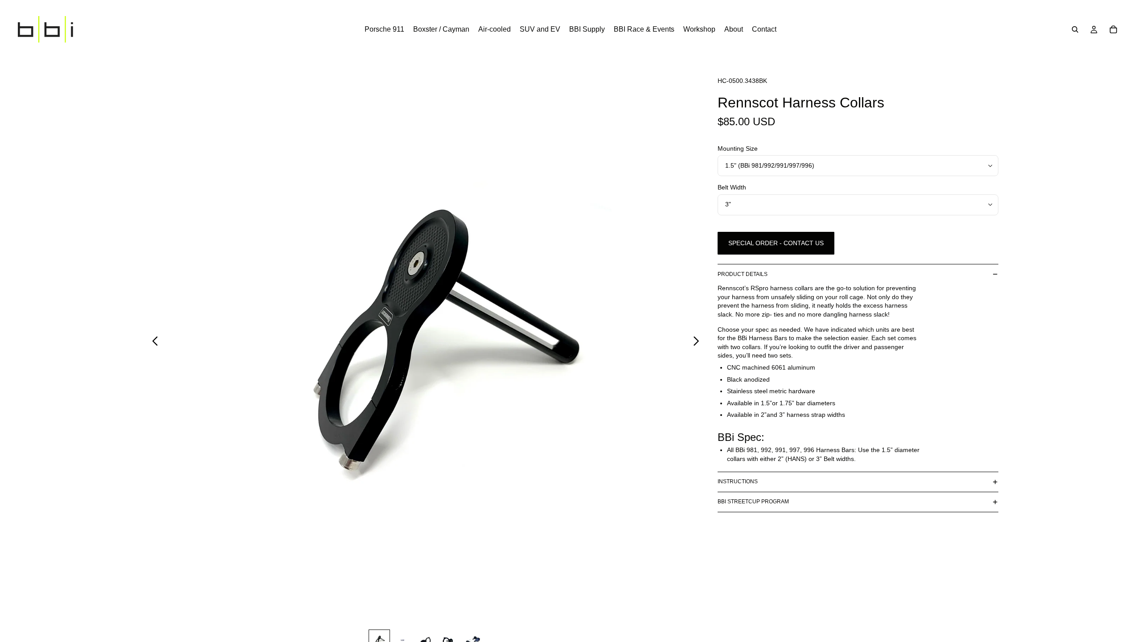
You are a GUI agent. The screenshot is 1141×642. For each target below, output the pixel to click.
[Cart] (1113, 29)
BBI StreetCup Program (753, 501)
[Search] (1075, 29)
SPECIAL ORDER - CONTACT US (776, 243)
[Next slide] (699, 342)
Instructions (738, 481)
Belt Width (732, 187)
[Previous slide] (153, 342)
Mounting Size (738, 148)
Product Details (743, 274)
